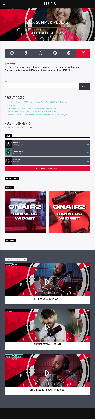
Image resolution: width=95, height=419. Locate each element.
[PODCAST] (10, 64)
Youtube (18, 357)
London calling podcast (47, 299)
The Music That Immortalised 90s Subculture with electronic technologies (37, 114)
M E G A (50, 4)
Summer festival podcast (47, 344)
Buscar (7, 81)
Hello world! (11, 105)
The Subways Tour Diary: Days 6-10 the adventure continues (32, 108)
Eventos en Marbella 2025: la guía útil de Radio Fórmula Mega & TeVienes (37, 102)
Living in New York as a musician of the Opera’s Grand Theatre (32, 111)
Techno (9, 266)
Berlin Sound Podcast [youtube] (47, 390)
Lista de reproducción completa (47, 168)
